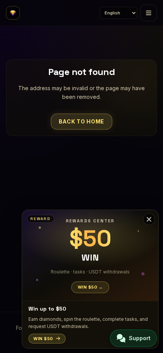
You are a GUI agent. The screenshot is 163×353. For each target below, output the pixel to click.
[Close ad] (149, 219)
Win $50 (43, 338)
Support (139, 338)
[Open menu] (148, 13)
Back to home (81, 121)
